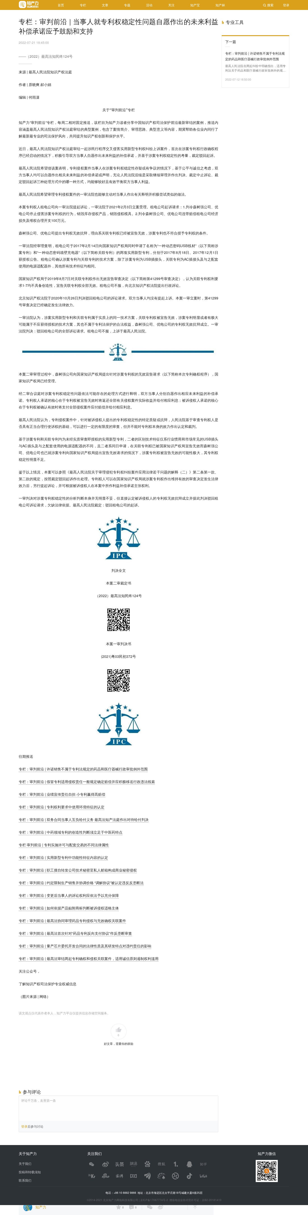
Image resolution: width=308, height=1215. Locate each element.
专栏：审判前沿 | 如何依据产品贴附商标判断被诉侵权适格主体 (69, 908)
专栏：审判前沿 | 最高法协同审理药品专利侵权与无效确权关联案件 (72, 920)
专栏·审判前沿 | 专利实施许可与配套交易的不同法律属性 (64, 844)
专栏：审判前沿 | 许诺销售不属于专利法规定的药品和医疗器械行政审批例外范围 (83, 769)
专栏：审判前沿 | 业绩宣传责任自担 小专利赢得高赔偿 (62, 794)
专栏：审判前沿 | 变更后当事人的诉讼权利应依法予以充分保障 (69, 895)
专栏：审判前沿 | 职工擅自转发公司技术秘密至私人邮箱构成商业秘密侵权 (78, 870)
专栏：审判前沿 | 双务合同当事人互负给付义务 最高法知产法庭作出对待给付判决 (84, 819)
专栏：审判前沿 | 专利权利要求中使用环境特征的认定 (61, 806)
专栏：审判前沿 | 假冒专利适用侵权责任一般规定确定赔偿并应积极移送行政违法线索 (87, 781)
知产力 (40, 1207)
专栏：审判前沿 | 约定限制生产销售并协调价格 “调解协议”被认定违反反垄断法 (81, 882)
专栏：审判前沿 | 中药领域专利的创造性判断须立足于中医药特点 (70, 832)
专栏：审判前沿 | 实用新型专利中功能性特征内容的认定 (63, 857)
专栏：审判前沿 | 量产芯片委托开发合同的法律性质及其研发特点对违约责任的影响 (85, 945)
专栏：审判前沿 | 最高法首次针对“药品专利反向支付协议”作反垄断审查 (75, 933)
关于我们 (25, 1163)
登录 (24, 1126)
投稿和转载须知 (30, 1172)
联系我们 (25, 1180)
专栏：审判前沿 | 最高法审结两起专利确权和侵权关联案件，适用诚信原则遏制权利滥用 (89, 958)
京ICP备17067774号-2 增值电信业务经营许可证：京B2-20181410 (180, 1200)
